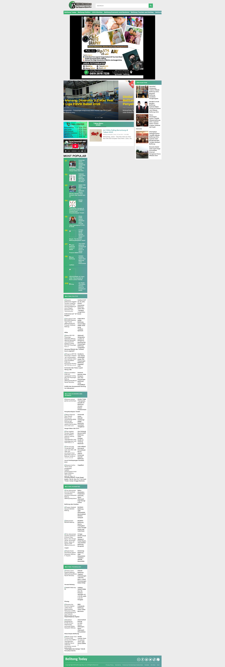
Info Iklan (153, 665)
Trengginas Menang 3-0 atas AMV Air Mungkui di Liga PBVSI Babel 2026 (97, 102)
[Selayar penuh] (85, 151)
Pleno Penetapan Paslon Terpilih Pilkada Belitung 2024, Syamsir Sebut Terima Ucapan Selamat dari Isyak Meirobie (148, 122)
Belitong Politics (84, 12)
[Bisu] (82, 151)
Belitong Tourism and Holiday (142, 12)
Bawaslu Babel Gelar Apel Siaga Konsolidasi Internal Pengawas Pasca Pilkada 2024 (154, 151)
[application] (75, 146)
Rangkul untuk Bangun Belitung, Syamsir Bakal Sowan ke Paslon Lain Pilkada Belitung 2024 (155, 107)
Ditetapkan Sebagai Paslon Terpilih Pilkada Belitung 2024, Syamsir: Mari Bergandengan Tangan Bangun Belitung (154, 138)
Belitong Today (70, 12)
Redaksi (147, 665)
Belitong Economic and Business (116, 12)
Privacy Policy (110, 665)
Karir (158, 665)
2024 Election (97, 12)
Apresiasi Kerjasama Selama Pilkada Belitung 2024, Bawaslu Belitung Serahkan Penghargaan (154, 92)
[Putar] (66, 151)
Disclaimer (118, 665)
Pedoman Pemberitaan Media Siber (133, 665)
